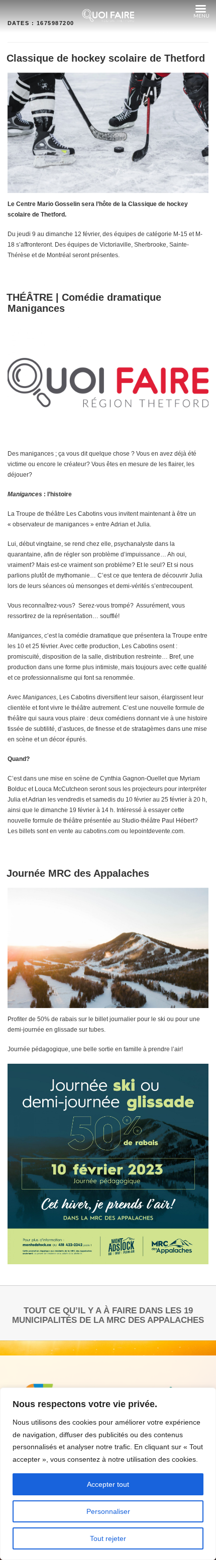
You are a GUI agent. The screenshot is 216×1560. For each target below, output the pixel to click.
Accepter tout (108, 1484)
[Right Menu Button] (200, 9)
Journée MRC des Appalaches (78, 873)
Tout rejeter (108, 1538)
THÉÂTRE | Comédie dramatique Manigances (84, 303)
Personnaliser (108, 1511)
